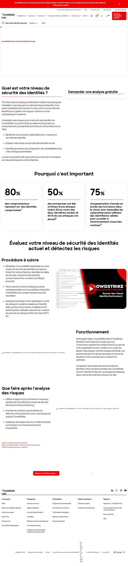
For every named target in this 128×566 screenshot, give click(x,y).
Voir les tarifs (86, 473)
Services (32, 16)
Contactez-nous (69, 473)
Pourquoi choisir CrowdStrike (58, 16)
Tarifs (84, 16)
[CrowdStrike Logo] (8, 16)
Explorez (32, 23)
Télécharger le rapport (61, 5)
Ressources (75, 16)
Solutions (41, 16)
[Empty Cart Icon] (108, 16)
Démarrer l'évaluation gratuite (45, 473)
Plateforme (21, 16)
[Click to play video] (91, 289)
